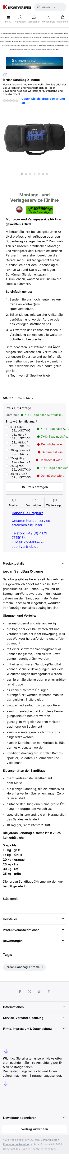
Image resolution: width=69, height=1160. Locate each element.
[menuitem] (24, 967)
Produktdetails (13, 563)
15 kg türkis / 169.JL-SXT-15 (38, 444)
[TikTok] (39, 991)
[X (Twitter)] (29, 991)
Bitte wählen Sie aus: (20, 421)
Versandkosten (50, 1139)
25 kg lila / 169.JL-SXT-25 (38, 460)
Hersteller (10, 919)
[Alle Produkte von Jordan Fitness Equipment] (5, 74)
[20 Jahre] (34, 62)
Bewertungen (13, 941)
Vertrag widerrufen (34, 1129)
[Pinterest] (49, 991)
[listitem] (34, 139)
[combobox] (50, 7)
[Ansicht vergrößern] (34, 139)
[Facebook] (20, 991)
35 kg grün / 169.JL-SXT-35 (38, 475)
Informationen (13, 1007)
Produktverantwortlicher (21, 930)
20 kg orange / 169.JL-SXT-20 (38, 452)
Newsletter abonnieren (19, 1118)
